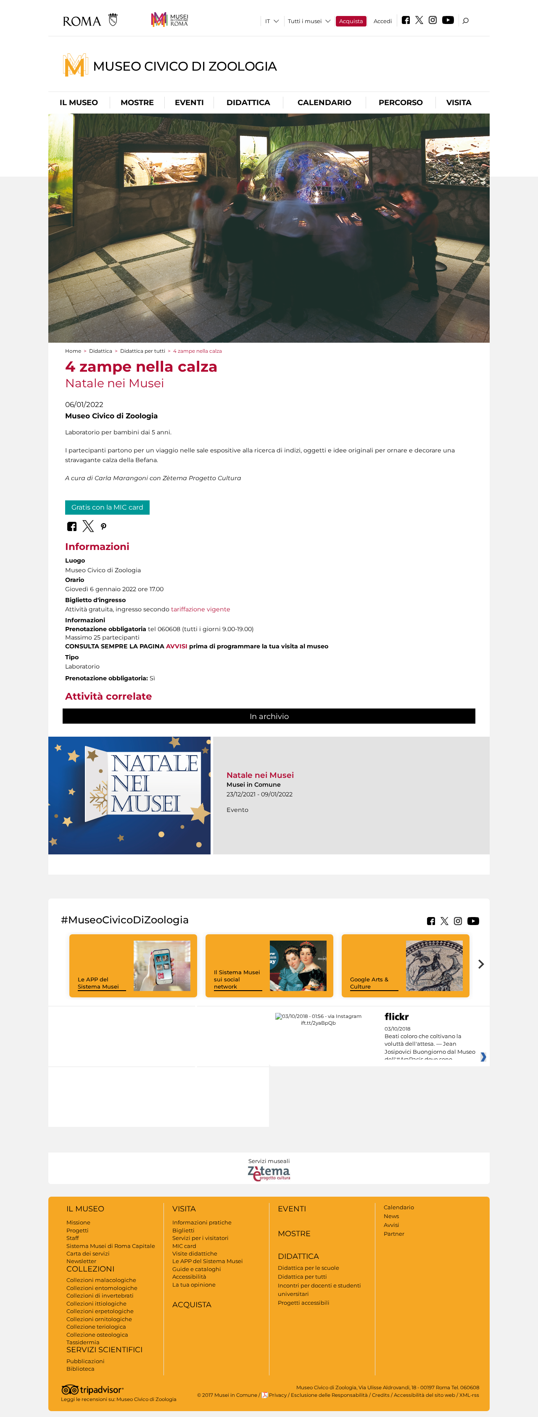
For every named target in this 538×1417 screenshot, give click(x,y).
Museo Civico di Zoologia (185, 66)
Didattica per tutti (142, 351)
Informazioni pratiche (202, 1222)
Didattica (248, 102)
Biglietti (183, 1230)
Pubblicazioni (85, 1361)
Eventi (189, 102)
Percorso (401, 102)
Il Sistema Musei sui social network (237, 979)
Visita (459, 102)
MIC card (184, 1246)
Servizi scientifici (104, 1350)
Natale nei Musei (260, 775)
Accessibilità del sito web (424, 1395)
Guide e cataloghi (196, 1269)
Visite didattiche (194, 1253)
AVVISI (176, 646)
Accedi (383, 21)
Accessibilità (189, 1276)
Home (73, 351)
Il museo (79, 102)
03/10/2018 (430, 1044)
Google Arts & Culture (369, 983)
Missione (78, 1222)
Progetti (77, 1230)
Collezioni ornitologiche (99, 1319)
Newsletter (81, 1261)
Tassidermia (83, 1342)
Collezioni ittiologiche (96, 1303)
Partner (394, 1233)
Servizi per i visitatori (200, 1238)
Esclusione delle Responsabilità (329, 1395)
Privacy (278, 1395)
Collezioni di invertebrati (100, 1295)
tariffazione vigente (200, 609)
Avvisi (391, 1224)
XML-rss (469, 1395)
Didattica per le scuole (308, 1267)
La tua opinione (194, 1284)
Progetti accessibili (304, 1302)
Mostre (137, 102)
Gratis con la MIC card (107, 507)
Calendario (324, 102)
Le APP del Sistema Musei (98, 983)
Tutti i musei (305, 21)
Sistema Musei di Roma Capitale (110, 1246)
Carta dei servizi (88, 1253)
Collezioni (90, 1269)
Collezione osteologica (97, 1334)
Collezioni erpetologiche (100, 1311)
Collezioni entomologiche (101, 1288)
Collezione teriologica (96, 1326)
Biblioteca (80, 1368)
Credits (381, 1395)
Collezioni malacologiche (101, 1280)
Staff (72, 1238)
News (391, 1216)
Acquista (351, 21)
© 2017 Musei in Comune (227, 1395)
